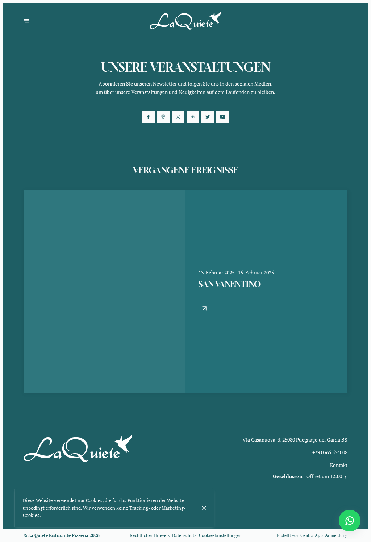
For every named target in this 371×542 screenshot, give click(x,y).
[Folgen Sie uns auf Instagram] (178, 117)
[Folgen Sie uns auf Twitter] (207, 117)
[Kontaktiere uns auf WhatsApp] (349, 520)
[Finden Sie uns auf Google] (163, 117)
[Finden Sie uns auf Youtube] (222, 117)
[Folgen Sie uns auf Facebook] (148, 117)
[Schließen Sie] (204, 508)
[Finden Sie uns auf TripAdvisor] (193, 117)
